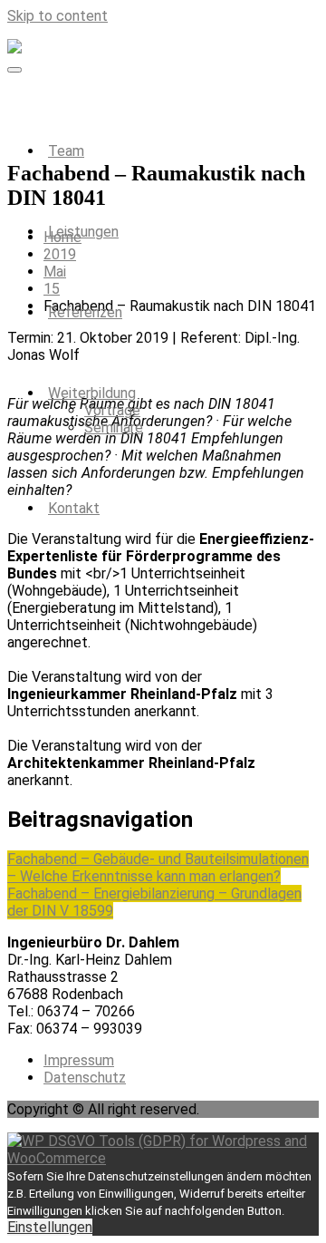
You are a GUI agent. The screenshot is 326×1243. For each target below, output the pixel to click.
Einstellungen (49, 1227)
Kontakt (74, 508)
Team (66, 151)
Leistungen (83, 231)
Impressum (78, 1060)
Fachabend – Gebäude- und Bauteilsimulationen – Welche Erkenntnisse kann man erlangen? (158, 867)
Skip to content (57, 15)
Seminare (113, 427)
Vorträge (112, 410)
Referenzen (85, 312)
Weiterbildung (92, 393)
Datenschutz (84, 1077)
